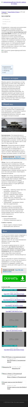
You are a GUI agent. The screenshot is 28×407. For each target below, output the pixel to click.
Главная (3, 12)
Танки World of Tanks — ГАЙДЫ (9, 295)
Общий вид (6, 70)
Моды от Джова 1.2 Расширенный (16, 377)
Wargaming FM (16, 368)
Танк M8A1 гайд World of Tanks (14, 311)
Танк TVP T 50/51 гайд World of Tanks (14, 294)
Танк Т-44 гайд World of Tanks (14, 330)
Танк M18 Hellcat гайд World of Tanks (14, 349)
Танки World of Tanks (13, 12)
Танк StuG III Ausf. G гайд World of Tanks (14, 299)
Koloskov (4, 23)
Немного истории (8, 68)
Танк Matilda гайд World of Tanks (14, 305)
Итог (5, 72)
